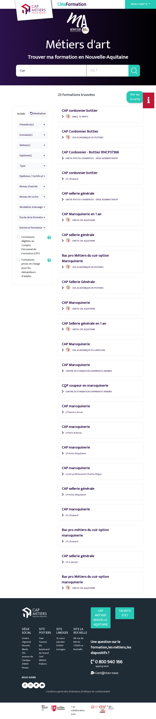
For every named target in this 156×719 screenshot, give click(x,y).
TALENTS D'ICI (125, 613)
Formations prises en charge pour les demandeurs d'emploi (30, 268)
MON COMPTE (139, 4)
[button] (32, 124)
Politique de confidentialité (96, 692)
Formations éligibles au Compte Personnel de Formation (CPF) (30, 245)
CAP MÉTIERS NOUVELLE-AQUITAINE (100, 617)
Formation (71, 4)
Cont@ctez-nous (106, 673)
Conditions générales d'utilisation (63, 692)
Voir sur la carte (135, 97)
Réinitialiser (39, 113)
